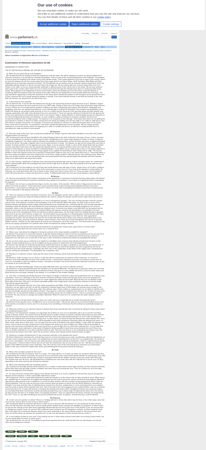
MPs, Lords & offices (39, 43)
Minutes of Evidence (40, 55)
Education (85, 43)
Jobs (44, 446)
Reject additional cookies (85, 24)
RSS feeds (104, 33)
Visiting (77, 43)
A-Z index (7, 446)
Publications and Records (49, 50)
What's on (36, 47)
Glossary (15, 446)
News (97, 47)
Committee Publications (65, 50)
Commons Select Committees (102, 50)
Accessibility (85, 33)
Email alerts (95, 33)
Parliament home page (19, 50)
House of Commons (12, 47)
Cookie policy (79, 445)
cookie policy (104, 17)
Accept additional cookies (53, 24)
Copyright (62, 446)
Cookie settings (111, 24)
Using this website (52, 446)
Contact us (114, 33)
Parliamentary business (21, 43)
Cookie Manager (88, 445)
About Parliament (55, 43)
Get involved (68, 43)
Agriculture (8, 52)
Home (8, 43)
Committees (60, 47)
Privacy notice (70, 445)
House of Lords (26, 47)
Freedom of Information (34, 446)
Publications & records (73, 47)
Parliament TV (88, 47)
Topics (102, 47)
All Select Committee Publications (82, 50)
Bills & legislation (48, 47)
